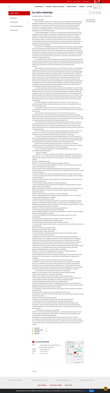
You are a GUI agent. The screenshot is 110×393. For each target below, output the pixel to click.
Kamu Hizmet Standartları (16, 26)
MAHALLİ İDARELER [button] (58, 6)
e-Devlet (68, 1)
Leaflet (82, 362)
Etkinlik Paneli (13, 18)
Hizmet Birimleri (14, 22)
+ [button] (67, 345)
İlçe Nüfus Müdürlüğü (42, 342)
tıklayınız (85, 391)
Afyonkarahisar (86, 1)
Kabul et (91, 390)
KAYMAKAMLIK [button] (39, 6)
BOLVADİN (49, 6)
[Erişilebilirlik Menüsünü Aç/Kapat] (106, 389)
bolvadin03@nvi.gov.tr (45, 349)
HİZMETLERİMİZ (14, 13)
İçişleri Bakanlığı (76, 1)
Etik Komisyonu (14, 30)
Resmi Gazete (68, 385)
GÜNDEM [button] (81, 6)
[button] (96, 12)
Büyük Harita (70, 342)
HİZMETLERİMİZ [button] (71, 6)
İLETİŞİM (89, 6)
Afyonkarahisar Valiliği (55, 385)
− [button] (67, 347)
